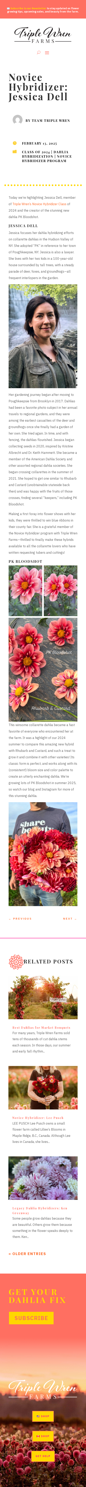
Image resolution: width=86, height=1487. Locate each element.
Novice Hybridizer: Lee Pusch (38, 1118)
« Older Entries (27, 1253)
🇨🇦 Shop (43, 1436)
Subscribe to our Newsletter (28, 8)
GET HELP (43, 1456)
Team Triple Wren (51, 120)
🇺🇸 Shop (43, 1416)
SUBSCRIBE (31, 1317)
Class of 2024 (36, 151)
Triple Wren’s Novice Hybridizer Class (39, 204)
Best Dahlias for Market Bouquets (41, 1028)
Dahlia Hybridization (45, 153)
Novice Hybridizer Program (47, 158)
